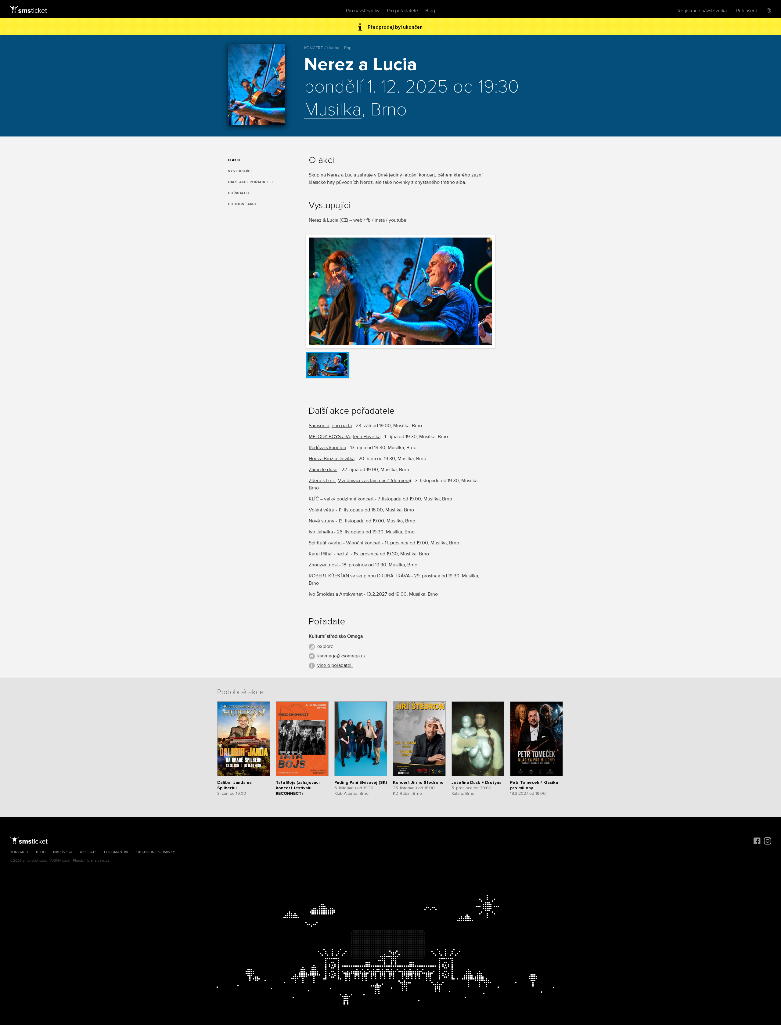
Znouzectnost (323, 565)
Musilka (333, 110)
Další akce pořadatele (251, 182)
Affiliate (88, 852)
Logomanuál (116, 852)
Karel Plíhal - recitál (329, 554)
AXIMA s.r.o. (60, 860)
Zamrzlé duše (323, 470)
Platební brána (84, 860)
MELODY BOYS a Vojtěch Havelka (344, 437)
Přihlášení (746, 11)
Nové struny (321, 521)
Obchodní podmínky (155, 852)
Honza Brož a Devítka (332, 459)
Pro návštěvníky (363, 11)
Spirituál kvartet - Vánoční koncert (345, 543)
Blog (430, 11)
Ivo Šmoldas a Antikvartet (336, 594)
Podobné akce (242, 204)
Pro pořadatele (402, 11)
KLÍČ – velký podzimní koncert (341, 499)
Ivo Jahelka (321, 532)
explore (325, 646)
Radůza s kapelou (327, 448)
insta (380, 220)
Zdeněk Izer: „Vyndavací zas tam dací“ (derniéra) (360, 481)
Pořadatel (239, 193)
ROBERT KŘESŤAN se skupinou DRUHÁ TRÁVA (359, 576)
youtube (397, 220)
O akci (234, 160)
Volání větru (321, 510)
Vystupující (239, 171)
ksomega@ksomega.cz (341, 656)
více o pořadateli (335, 665)
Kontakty (19, 852)
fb (368, 220)
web (357, 220)
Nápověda (63, 852)
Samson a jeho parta (330, 426)
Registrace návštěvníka (702, 11)
